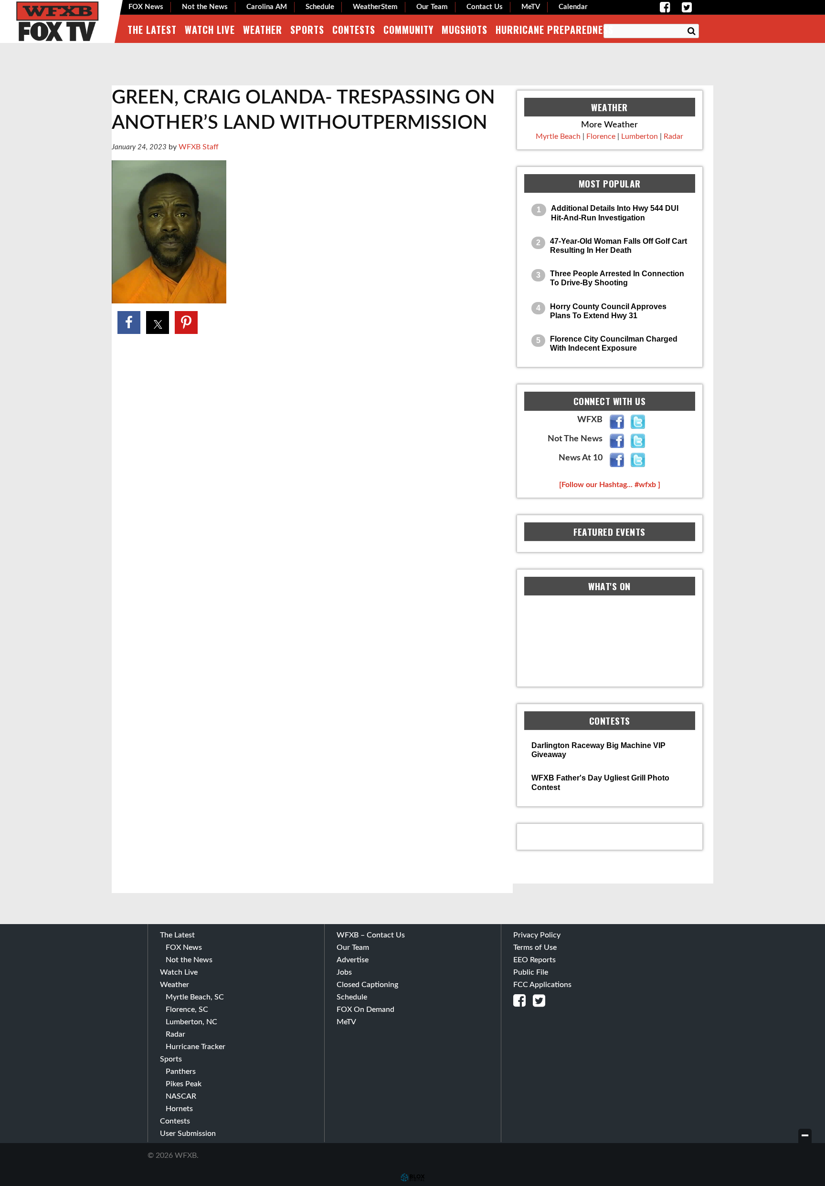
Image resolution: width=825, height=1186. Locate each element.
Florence (600, 136)
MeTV (530, 6)
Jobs (344, 972)
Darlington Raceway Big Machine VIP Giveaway (598, 750)
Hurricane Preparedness (554, 29)
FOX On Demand (365, 1009)
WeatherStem (375, 6)
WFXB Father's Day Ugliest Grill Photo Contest (600, 782)
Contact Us (484, 6)
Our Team (432, 6)
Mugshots (464, 29)
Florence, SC (187, 1009)
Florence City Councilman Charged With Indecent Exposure (613, 343)
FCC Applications (542, 984)
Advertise (353, 960)
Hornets (179, 1109)
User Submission (188, 1133)
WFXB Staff (199, 147)
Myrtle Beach (558, 136)
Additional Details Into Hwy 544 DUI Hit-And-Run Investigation (614, 212)
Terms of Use (535, 947)
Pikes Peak (183, 1084)
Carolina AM (266, 6)
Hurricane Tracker (195, 1047)
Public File (530, 972)
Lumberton (639, 136)
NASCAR (181, 1096)
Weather (262, 29)
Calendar (573, 6)
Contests (353, 29)
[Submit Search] (691, 31)
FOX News (145, 6)
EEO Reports (534, 960)
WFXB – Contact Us (371, 935)
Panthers (181, 1071)
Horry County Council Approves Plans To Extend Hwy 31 (608, 311)
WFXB (57, 21)
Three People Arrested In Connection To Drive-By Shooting (617, 278)
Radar (673, 136)
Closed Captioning (367, 984)
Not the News (205, 6)
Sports (307, 29)
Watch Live (210, 29)
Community (408, 29)
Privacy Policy (537, 935)
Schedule (320, 6)
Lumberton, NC (191, 1022)
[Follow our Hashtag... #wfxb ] (609, 485)
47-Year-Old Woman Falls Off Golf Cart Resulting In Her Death (618, 245)
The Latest (152, 29)
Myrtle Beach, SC (195, 997)
